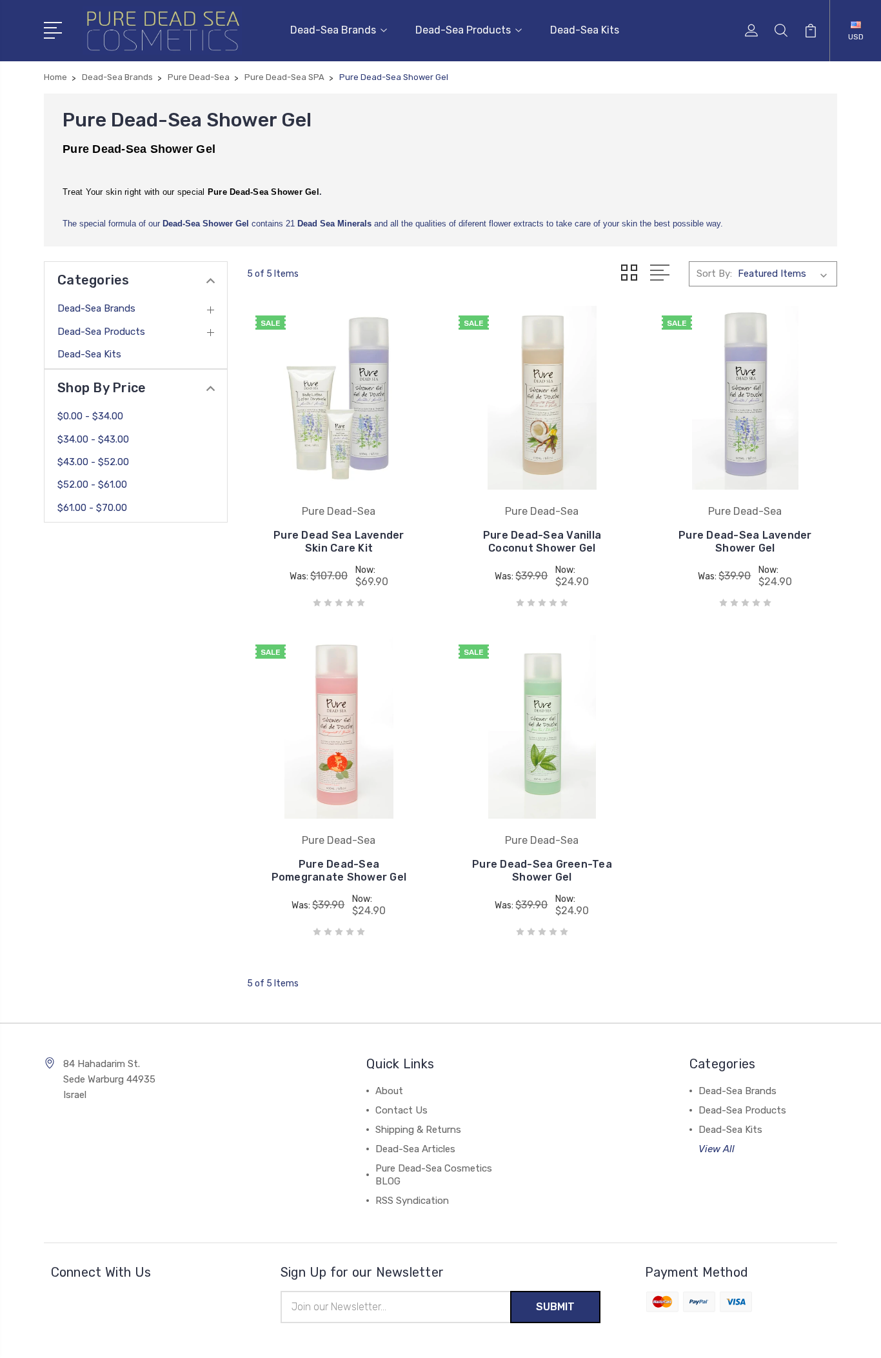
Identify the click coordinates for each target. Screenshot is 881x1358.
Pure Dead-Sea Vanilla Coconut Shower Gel (542, 541)
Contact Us (401, 1110)
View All (716, 1149)
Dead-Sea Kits (584, 30)
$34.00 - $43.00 (93, 439)
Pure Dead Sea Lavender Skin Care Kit (338, 541)
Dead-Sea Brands (333, 30)
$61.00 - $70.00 (92, 508)
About (389, 1091)
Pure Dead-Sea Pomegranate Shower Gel (339, 870)
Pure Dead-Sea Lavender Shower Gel (745, 541)
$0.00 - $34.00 (90, 416)
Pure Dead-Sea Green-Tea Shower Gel (542, 870)
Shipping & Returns (418, 1129)
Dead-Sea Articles (415, 1149)
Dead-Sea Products (463, 30)
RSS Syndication (412, 1200)
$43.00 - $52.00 (93, 462)
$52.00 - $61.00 (92, 484)
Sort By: (714, 273)
